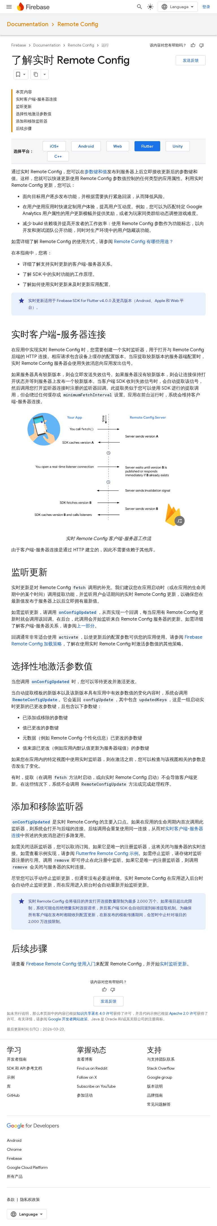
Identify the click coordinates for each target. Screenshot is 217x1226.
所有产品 (15, 1176)
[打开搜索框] (139, 6)
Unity (178, 146)
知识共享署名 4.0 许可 (95, 1013)
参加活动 (85, 1095)
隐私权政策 (30, 1199)
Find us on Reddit (92, 1068)
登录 (206, 6)
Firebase (18, 45)
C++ (58, 156)
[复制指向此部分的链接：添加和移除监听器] (89, 807)
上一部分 (86, 626)
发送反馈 (191, 60)
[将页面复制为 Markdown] (36, 74)
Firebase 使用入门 (61, 964)
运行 (105, 45)
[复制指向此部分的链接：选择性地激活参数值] (98, 666)
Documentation (27, 24)
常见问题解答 (159, 1104)
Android (86, 146)
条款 (11, 1199)
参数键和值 (95, 172)
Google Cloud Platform (27, 1167)
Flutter (147, 146)
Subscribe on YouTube (96, 1086)
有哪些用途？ (143, 242)
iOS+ (54, 146)
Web (117, 146)
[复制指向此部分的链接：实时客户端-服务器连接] (111, 335)
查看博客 (85, 1059)
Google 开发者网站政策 (68, 1019)
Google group (159, 1077)
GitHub (13, 1095)
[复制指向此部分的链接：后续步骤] (53, 949)
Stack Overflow (161, 1068)
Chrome (14, 1149)
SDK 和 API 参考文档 (24, 1068)
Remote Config (77, 24)
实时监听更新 (173, 964)
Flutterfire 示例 (107, 853)
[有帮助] (193, 45)
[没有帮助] (201, 45)
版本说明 (155, 1086)
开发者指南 (17, 1059)
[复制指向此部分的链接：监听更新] (53, 572)
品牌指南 (155, 1095)
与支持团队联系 (161, 1059)
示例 (11, 1077)
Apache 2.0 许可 (183, 1013)
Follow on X (87, 1077)
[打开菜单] (9, 7)
